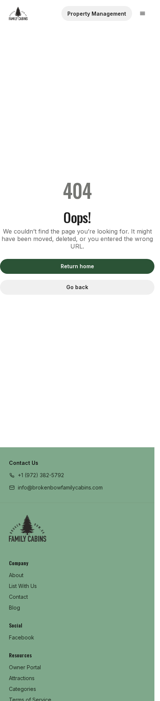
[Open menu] (142, 13)
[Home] (27, 528)
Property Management (96, 13)
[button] (36, 475)
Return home (77, 266)
